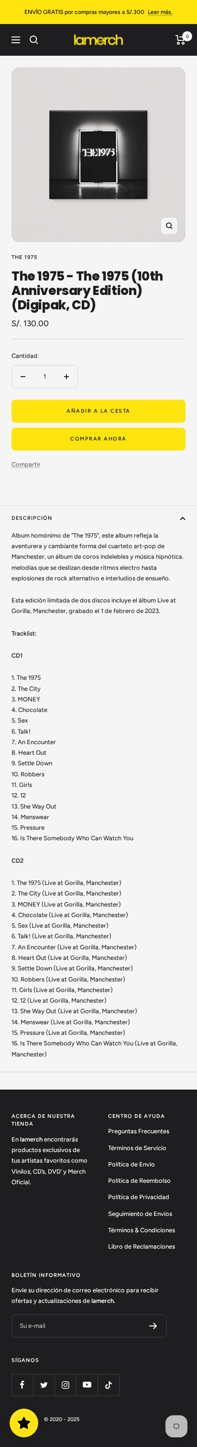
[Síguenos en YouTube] (87, 1385)
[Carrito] (180, 40)
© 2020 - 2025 (61, 1419)
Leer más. (160, 12)
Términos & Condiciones (141, 1230)
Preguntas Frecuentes (138, 1131)
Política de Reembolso (139, 1180)
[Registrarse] (153, 1326)
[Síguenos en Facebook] (22, 1385)
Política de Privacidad (138, 1197)
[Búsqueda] (34, 40)
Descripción (32, 518)
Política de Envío (131, 1164)
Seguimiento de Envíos (140, 1213)
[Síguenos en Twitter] (44, 1385)
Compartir (26, 464)
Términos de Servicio (137, 1148)
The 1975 (24, 257)
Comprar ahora (98, 439)
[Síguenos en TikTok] (108, 1385)
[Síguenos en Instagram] (65, 1385)
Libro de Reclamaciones (141, 1246)
